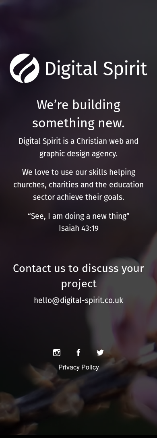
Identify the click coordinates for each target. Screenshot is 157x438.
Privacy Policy (78, 367)
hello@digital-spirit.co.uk (78, 300)
